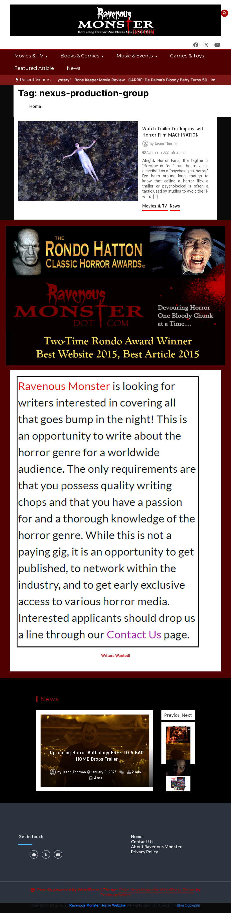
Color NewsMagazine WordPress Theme (157, 889)
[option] (87, 80)
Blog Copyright (188, 905)
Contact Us (142, 841)
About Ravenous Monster (156, 846)
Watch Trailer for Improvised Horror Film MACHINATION (172, 132)
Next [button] (187, 715)
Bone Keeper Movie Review (87, 79)
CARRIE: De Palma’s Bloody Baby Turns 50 (154, 79)
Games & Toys (187, 56)
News (74, 68)
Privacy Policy (144, 851)
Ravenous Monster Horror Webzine (97, 905)
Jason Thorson (166, 144)
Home (137, 836)
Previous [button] (173, 715)
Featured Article (34, 68)
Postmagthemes (115, 894)
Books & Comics (80, 56)
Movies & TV (28, 56)
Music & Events (135, 56)
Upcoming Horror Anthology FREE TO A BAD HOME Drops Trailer (97, 755)
